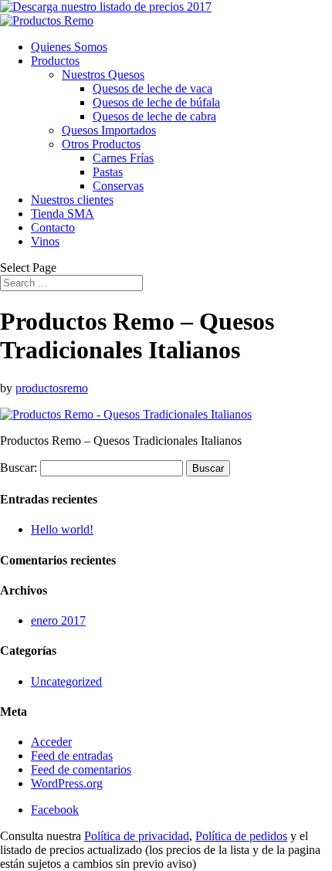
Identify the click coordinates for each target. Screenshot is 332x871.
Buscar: (18, 467)
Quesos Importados (109, 130)
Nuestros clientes (72, 199)
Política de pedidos (241, 835)
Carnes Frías (123, 157)
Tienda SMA (62, 213)
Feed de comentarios (81, 769)
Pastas (108, 171)
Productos (55, 60)
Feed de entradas (72, 755)
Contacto (53, 227)
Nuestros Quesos (103, 74)
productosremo (51, 388)
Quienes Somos (69, 46)
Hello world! (62, 529)
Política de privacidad (136, 835)
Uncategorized (66, 681)
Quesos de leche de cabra (154, 116)
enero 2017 (58, 620)
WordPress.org (67, 783)
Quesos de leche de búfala (156, 102)
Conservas (118, 185)
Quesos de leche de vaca (152, 88)
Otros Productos (101, 144)
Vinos (45, 241)
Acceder (51, 741)
